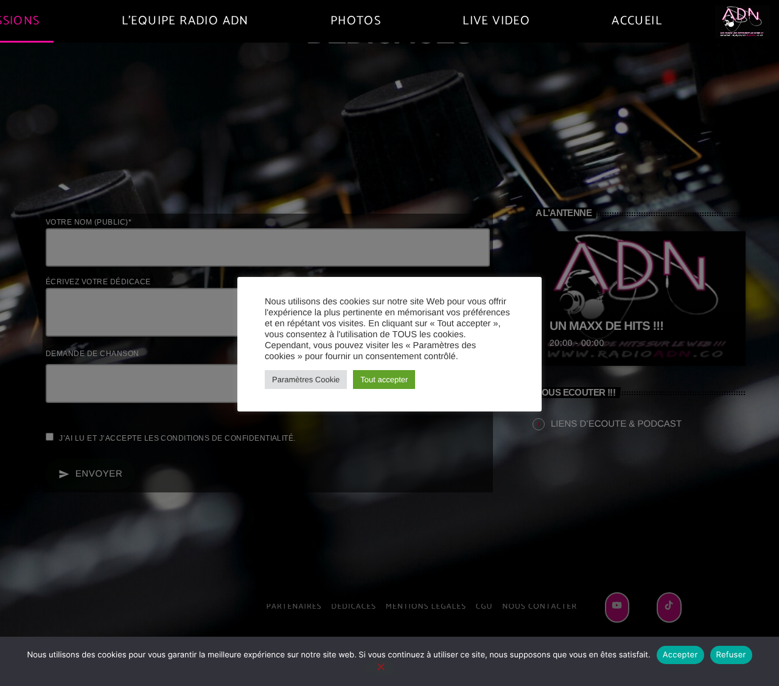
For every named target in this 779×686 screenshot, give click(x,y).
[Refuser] (380, 667)
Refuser (731, 655)
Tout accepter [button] (384, 379)
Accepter (680, 655)
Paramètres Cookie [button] (306, 379)
